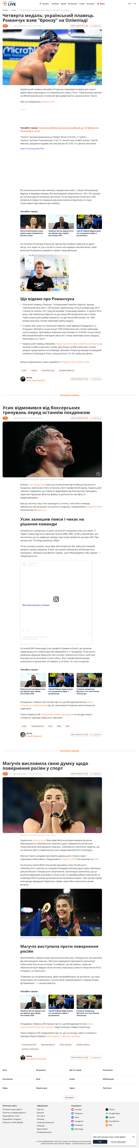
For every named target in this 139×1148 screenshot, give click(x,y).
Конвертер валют (44, 1132)
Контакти (41, 1116)
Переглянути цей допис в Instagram (36, 605)
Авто (5, 1070)
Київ (38, 1079)
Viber (77, 1117)
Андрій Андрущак (34, 736)
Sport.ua (41, 509)
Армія (63, 3)
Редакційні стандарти (12, 1119)
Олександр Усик (36, 484)
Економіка (72, 3)
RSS (110, 1125)
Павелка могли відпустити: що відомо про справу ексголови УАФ (61, 233)
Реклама (40, 1119)
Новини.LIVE (47, 101)
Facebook (79, 1125)
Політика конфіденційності (14, 1112)
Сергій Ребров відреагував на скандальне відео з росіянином (89, 233)
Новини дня (41, 1088)
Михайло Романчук (66, 370)
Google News (114, 1113)
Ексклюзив (8, 1079)
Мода (5, 1088)
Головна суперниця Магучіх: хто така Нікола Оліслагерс (88, 691)
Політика (107, 1088)
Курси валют (42, 1129)
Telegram (78, 1113)
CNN (95, 859)
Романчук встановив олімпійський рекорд (78, 343)
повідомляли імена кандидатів (57, 714)
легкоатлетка (39, 840)
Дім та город (75, 1070)
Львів (72, 1079)
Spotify (112, 1117)
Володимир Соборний (36, 1059)
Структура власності (45, 1122)
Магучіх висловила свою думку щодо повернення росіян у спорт (31, 233)
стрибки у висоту (82, 1045)
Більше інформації (118, 1142)
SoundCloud (114, 1121)
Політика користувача (12, 1109)
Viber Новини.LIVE (80, 361)
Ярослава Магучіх (48, 1045)
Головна (5, 10)
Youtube (78, 1109)
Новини (55, 3)
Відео (102, 3)
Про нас (40, 1109)
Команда (41, 1125)
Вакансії (40, 1112)
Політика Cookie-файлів (13, 1122)
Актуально (41, 1070)
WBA (59, 726)
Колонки (90, 3)
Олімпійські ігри (48, 370)
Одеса (72, 1088)
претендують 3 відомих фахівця (63, 1036)
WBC (67, 726)
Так (100, 1142)
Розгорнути (69, 1098)
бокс (50, 726)
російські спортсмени (30, 1049)
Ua (129, 4)
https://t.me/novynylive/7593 (32, 148)
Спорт (82, 3)
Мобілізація (108, 1079)
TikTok (111, 1109)
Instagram (79, 1121)
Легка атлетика (65, 1045)
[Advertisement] (59, 116)
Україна (45, 3)
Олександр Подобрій (35, 380)
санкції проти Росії (29, 1045)
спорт (24, 370)
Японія (34, 370)
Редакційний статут (11, 1116)
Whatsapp (79, 1129)
